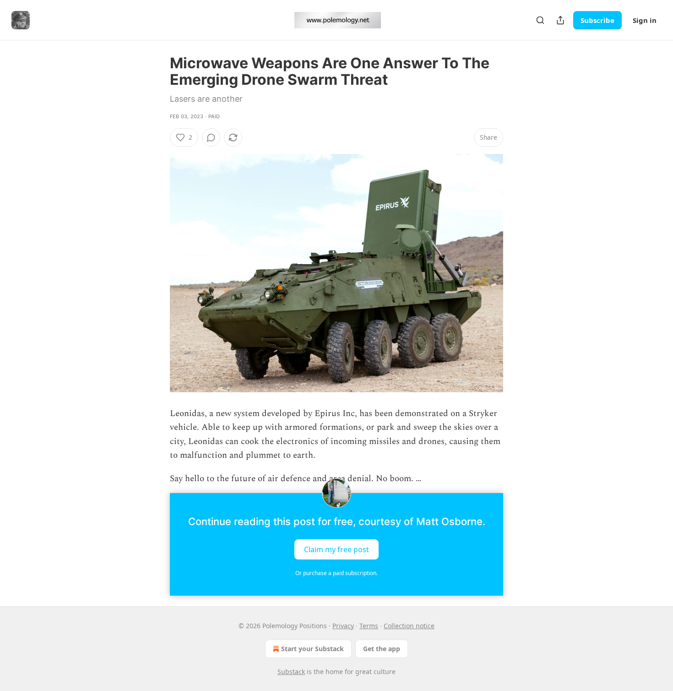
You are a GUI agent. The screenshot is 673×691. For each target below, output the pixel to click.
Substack (291, 671)
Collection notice (409, 625)
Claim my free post (336, 549)
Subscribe (597, 20)
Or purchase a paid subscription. (336, 573)
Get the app (381, 648)
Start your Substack (312, 648)
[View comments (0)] (211, 137)
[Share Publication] (560, 20)
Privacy (343, 625)
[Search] (540, 20)
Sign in (645, 20)
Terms (368, 625)
